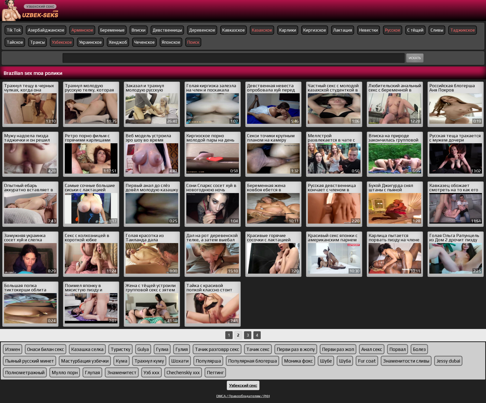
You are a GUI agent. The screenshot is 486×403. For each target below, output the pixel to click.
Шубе (326, 361)
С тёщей (415, 30)
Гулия (181, 349)
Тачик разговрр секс (217, 349)
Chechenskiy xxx (183, 372)
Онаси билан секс (45, 349)
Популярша (208, 361)
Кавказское (233, 30)
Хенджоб (118, 42)
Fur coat (367, 361)
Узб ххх (151, 372)
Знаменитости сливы (406, 361)
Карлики (287, 30)
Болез (419, 349)
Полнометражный (25, 372)
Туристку (120, 349)
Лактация (342, 30)
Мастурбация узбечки (85, 361)
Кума (121, 361)
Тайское (15, 42)
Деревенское (202, 30)
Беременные (112, 30)
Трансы (37, 42)
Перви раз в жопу (296, 349)
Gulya (143, 349)
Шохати (180, 361)
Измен (12, 349)
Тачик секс (258, 349)
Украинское (90, 42)
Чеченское (144, 42)
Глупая (92, 372)
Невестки (368, 30)
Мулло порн (65, 372)
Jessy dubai (448, 361)
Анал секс (371, 349)
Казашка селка (87, 349)
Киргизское (314, 30)
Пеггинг (215, 372)
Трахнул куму (149, 361)
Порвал (397, 349)
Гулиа (162, 349)
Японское (171, 42)
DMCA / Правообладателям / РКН (243, 396)
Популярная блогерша (252, 361)
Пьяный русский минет (29, 361)
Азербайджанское (46, 30)
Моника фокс (298, 361)
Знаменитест (121, 372)
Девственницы (167, 30)
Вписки (139, 30)
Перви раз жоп (338, 349)
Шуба (345, 361)
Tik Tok (14, 30)
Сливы (437, 30)
